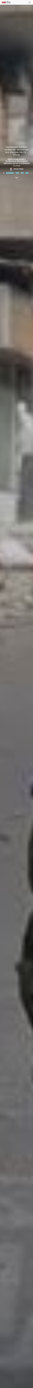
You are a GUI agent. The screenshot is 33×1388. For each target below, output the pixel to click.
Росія (22, 172)
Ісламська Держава (9, 172)
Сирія (27, 172)
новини (17, 172)
